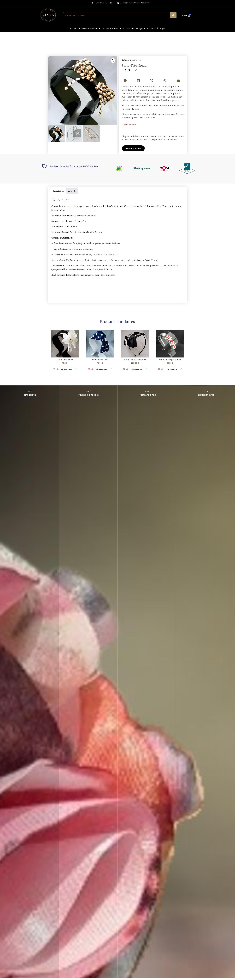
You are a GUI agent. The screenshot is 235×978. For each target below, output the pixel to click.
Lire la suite (66, 369)
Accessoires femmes (88, 28)
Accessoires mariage (132, 28)
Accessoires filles (110, 28)
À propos (161, 28)
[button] (113, 60)
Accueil (73, 28)
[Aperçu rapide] (57, 369)
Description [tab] (58, 191)
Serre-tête (136, 60)
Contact (151, 28)
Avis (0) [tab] (72, 191)
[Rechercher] (173, 15)
